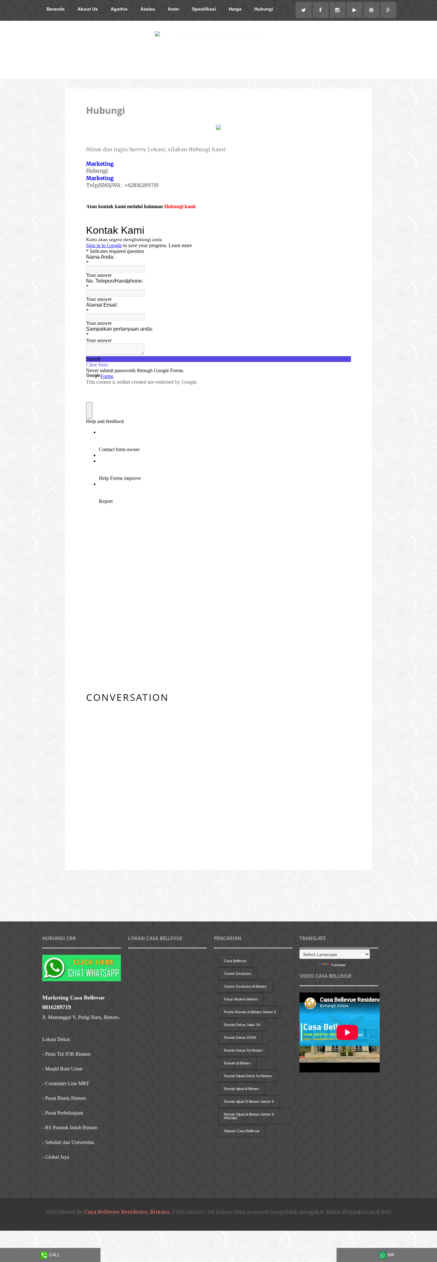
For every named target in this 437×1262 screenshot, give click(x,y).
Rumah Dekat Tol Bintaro (243, 1050)
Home (218, 882)
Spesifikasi (204, 9)
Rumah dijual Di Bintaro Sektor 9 (249, 1101)
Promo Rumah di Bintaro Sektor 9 (250, 1012)
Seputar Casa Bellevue (241, 1131)
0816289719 (56, 1007)
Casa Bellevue (235, 961)
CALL (54, 1254)
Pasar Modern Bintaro (241, 999)
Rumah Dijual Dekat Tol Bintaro (248, 1076)
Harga (235, 9)
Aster (173, 9)
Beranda (55, 9)
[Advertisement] (181, 904)
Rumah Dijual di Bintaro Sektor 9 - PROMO (250, 1116)
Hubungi (263, 9)
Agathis (119, 9)
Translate (338, 965)
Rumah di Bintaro (237, 1063)
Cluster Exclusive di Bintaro (245, 986)
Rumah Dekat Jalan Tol (242, 1025)
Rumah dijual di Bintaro (241, 1089)
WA (390, 1254)
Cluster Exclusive (237, 974)
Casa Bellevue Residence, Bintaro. (127, 1212)
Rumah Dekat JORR (240, 1037)
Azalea (147, 9)
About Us (87, 9)
